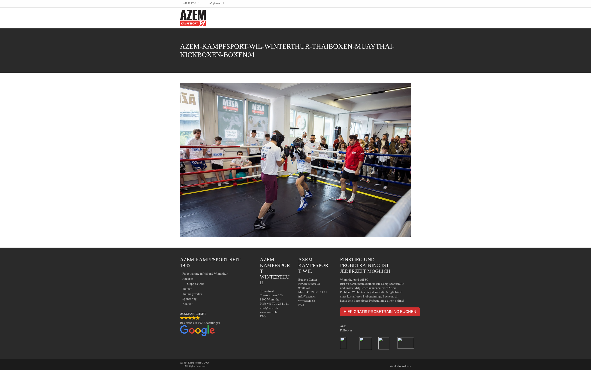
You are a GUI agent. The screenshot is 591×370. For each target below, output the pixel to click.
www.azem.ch (268, 312)
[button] (215, 324)
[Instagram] (409, 4)
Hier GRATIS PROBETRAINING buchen (380, 311)
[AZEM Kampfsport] (193, 18)
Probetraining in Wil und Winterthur (204, 273)
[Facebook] (402, 4)
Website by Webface (400, 366)
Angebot (187, 278)
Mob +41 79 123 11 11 (274, 303)
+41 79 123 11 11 (192, 3)
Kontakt (187, 304)
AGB (343, 326)
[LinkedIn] (406, 4)
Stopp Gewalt (195, 283)
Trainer (186, 289)
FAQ (262, 316)
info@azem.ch (216, 3)
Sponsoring (189, 298)
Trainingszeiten (192, 294)
